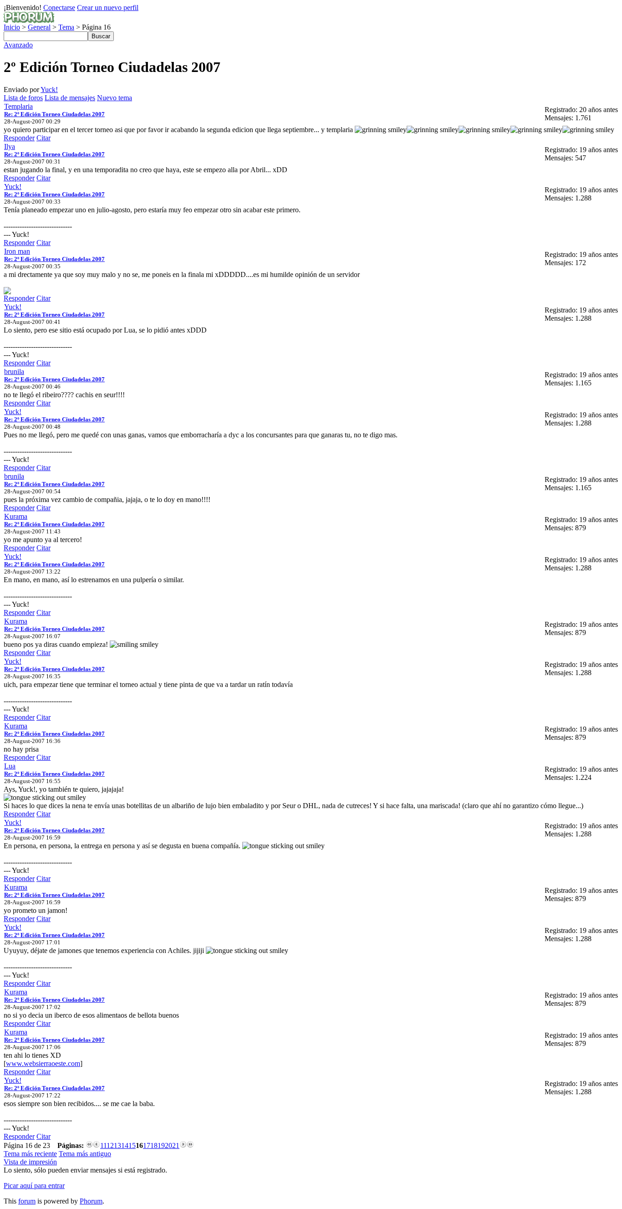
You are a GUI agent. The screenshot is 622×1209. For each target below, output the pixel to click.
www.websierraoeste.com (43, 1063)
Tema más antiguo (85, 1154)
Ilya (9, 146)
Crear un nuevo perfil (107, 7)
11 (103, 1145)
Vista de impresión (30, 1162)
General (39, 27)
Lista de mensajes (70, 98)
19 (161, 1145)
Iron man (17, 251)
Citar (43, 138)
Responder (19, 138)
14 (124, 1145)
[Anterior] (96, 1145)
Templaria (18, 106)
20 (168, 1145)
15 (132, 1145)
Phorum (91, 1201)
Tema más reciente (30, 1154)
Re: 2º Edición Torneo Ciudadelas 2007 (54, 114)
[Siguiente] (183, 1145)
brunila (14, 371)
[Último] (190, 1145)
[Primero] (89, 1145)
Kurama (15, 516)
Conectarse (59, 7)
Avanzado (18, 45)
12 (110, 1145)
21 (175, 1145)
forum (27, 1201)
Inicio (12, 27)
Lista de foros (23, 98)
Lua (9, 766)
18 (154, 1145)
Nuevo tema (114, 98)
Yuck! (49, 89)
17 (146, 1145)
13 (117, 1145)
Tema (66, 27)
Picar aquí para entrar (34, 1185)
